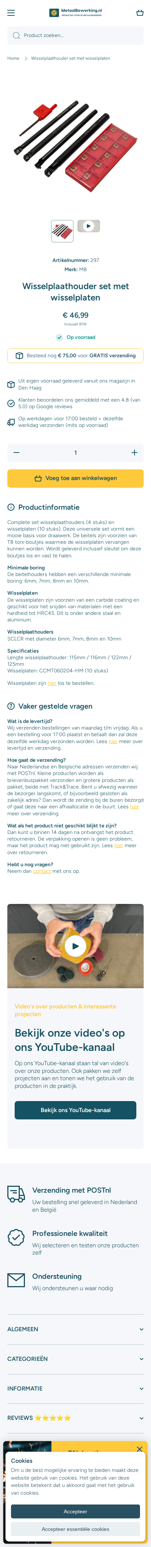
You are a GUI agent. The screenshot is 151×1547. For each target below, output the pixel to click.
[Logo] (75, 12)
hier (52, 683)
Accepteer (75, 1511)
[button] (140, 12)
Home (13, 58)
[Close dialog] (140, 1449)
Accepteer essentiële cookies (75, 1529)
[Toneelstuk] (75, 946)
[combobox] (75, 35)
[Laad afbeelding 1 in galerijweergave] (62, 231)
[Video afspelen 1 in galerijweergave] (88, 226)
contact (42, 871)
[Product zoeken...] (13, 35)
